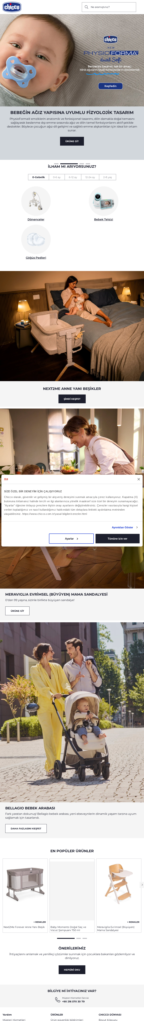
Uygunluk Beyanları (63, 1013)
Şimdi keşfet (72, 387)
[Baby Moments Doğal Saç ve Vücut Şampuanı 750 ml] (72, 879)
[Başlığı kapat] (139, 479)
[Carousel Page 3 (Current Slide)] (75, 152)
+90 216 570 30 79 (73, 989)
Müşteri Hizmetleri (14, 1008)
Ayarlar (69, 538)
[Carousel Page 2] (62, 152)
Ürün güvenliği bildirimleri (67, 1008)
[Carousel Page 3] (85, 926)
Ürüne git (17, 599)
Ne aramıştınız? (100, 7)
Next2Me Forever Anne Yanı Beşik (24, 915)
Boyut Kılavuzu (108, 1008)
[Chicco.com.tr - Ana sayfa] (12, 7)
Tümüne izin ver (117, 538)
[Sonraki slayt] (142, 873)
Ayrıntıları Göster (122, 527)
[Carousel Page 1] (56, 152)
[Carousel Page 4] (88, 152)
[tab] (38, 165)
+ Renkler (40, 910)
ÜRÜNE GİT (72, 129)
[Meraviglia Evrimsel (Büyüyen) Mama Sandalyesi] (118, 879)
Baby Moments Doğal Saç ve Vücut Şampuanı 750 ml (68, 917)
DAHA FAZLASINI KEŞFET (26, 817)
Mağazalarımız (108, 1017)
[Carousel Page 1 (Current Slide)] (66, 926)
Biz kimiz (104, 1013)
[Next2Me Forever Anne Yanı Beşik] (25, 879)
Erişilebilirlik (10, 1013)
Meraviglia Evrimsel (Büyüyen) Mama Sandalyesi (116, 917)
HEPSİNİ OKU (72, 958)
